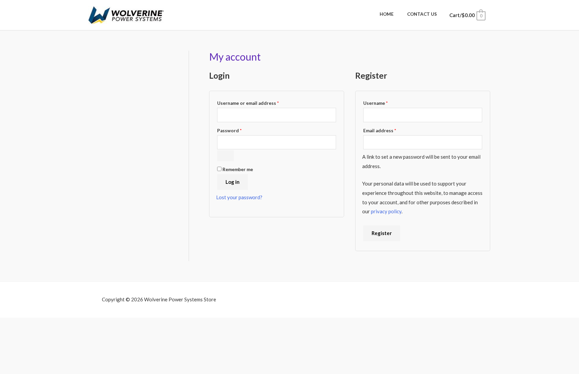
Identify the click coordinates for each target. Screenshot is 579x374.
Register (382, 233)
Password (239, 129)
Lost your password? (239, 197)
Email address (389, 129)
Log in (233, 182)
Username (385, 102)
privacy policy (386, 211)
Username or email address (258, 102)
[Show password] (225, 155)
